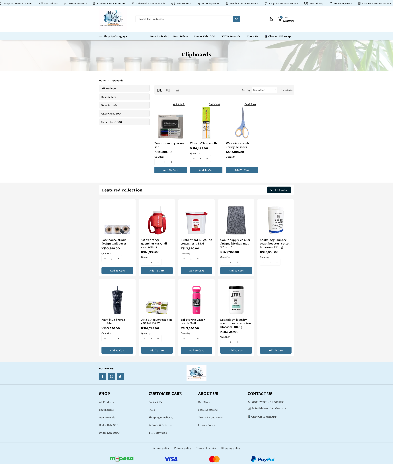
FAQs (152, 409)
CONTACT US (260, 393)
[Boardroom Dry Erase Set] (170, 119)
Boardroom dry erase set (169, 145)
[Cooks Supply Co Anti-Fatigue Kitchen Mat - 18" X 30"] (236, 217)
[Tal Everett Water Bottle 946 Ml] (196, 297)
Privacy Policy (206, 425)
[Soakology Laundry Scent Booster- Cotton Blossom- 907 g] (236, 297)
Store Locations (208, 409)
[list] (177, 89)
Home (102, 80)
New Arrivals (107, 417)
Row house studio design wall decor (113, 241)
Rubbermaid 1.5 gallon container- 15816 (196, 241)
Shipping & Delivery (161, 417)
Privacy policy (182, 447)
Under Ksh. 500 (108, 425)
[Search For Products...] (236, 19)
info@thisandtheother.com (269, 408)
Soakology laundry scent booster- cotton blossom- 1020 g (275, 243)
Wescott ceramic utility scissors (238, 145)
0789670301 (260, 402)
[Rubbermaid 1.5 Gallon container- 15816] (196, 217)
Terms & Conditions (210, 417)
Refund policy (161, 447)
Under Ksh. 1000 (109, 432)
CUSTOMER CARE (165, 393)
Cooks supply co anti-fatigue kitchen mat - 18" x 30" (235, 243)
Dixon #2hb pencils (204, 143)
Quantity (159, 156)
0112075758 (277, 402)
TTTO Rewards (158, 432)
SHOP (104, 393)
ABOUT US (208, 393)
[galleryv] (168, 89)
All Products (106, 402)
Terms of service (206, 447)
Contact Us (155, 402)
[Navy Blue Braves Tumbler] (117, 297)
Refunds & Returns (160, 425)
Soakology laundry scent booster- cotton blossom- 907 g (235, 323)
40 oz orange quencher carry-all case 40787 (154, 243)
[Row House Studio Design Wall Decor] (117, 217)
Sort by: (246, 90)
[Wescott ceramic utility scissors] (242, 119)
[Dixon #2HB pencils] (206, 119)
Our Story (204, 402)
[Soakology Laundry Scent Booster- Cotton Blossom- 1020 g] (275, 217)
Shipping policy (231, 447)
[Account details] (271, 18)
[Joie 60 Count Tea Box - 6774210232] (157, 297)
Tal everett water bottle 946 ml (193, 321)
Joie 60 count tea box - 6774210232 (156, 321)
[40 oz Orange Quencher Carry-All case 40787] (157, 217)
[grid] (159, 89)
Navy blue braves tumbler (113, 321)
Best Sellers (106, 409)
